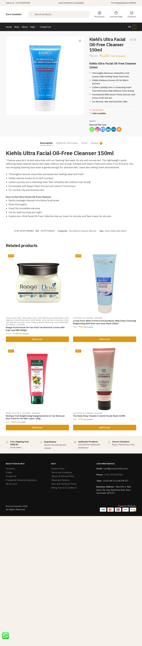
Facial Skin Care (13, 318)
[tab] (46, 140)
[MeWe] (113, 129)
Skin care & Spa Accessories (50, 318)
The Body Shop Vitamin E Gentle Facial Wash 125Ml (99, 416)
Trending (36, 413)
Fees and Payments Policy (64, 483)
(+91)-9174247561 (113, 474)
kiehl (118, 231)
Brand (84, 143)
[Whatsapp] (92, 129)
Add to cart (37, 339)
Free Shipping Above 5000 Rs (123, 3)
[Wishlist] (65, 256)
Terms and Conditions (61, 472)
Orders (9, 472)
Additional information (67, 143)
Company (10, 468)
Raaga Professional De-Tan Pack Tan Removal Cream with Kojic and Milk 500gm (35, 328)
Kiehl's (92, 121)
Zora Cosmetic (14, 14)
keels (107, 231)
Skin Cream (36, 320)
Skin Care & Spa (29, 318)
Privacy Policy (57, 468)
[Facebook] (102, 129)
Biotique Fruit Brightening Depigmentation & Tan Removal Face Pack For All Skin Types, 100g (35, 417)
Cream (8, 413)
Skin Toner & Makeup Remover (39, 322)
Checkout (132, 16)
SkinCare (92, 231)
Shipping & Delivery (60, 480)
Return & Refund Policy (62, 476)
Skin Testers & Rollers (52, 320)
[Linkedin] (108, 129)
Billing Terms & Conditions (64, 487)
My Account (100, 16)
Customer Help (116, 16)
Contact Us (11, 476)
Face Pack (16, 413)
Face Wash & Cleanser (78, 231)
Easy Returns (50, 442)
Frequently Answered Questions (21, 480)
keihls (113, 231)
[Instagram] (97, 129)
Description (46, 143)
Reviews (95, 143)
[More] (119, 129)
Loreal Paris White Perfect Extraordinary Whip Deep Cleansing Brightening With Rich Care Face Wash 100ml (104, 322)
